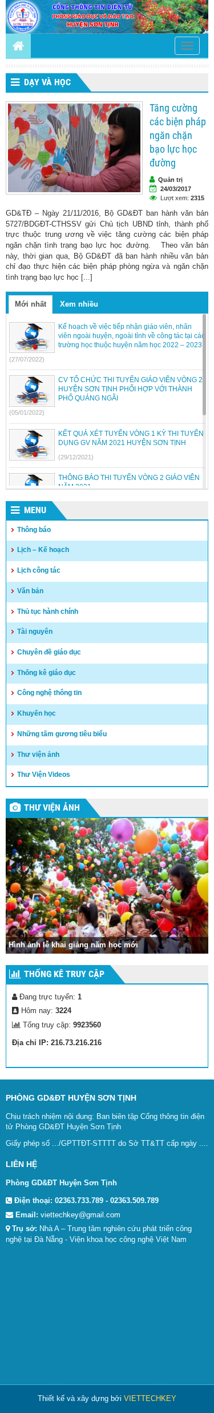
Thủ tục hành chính (47, 612)
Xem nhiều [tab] (79, 304)
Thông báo (34, 530)
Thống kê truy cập (64, 974)
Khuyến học (36, 713)
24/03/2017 (175, 188)
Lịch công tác (38, 570)
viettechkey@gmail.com (80, 1214)
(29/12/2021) (76, 457)
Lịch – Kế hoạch (43, 550)
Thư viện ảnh (38, 755)
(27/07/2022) (27, 359)
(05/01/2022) (27, 412)
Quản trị (170, 179)
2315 (197, 198)
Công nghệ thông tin (49, 693)
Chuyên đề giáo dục (49, 652)
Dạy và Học (47, 82)
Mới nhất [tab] (30, 304)
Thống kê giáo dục (46, 673)
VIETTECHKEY (150, 1398)
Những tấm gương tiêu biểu (62, 734)
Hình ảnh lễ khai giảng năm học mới (73, 944)
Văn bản (30, 591)
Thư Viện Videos (43, 775)
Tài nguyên (35, 632)
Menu (35, 510)
